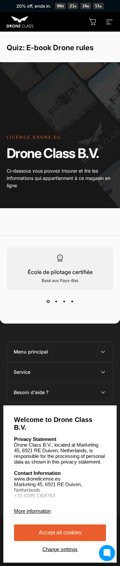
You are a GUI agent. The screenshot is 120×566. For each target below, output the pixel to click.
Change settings (60, 549)
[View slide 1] (48, 302)
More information (32, 511)
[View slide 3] (64, 302)
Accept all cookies (60, 532)
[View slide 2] (56, 302)
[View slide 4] (72, 302)
